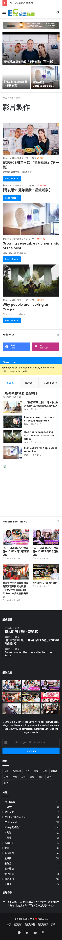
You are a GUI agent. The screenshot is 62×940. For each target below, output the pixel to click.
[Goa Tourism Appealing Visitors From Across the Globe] (12, 436)
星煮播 (7, 858)
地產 (6, 848)
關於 (41, 777)
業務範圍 (9, 868)
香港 (9, 806)
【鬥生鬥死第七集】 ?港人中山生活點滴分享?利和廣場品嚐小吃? (41, 404)
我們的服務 (43, 924)
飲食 (6, 782)
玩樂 (6, 777)
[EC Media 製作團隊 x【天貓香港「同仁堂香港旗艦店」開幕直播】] (50, 697)
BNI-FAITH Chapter (14, 817)
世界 (6, 771)
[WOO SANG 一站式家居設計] (31, 25)
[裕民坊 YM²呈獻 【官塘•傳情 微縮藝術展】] (31, 708)
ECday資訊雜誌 (12, 827)
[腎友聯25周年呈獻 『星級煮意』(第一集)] (31, 48)
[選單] (4, 13)
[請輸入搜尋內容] (58, 13)
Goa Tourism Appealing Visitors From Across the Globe (39, 435)
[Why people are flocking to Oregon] (31, 280)
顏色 (49, 777)
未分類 (7, 863)
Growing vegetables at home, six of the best (43, 87)
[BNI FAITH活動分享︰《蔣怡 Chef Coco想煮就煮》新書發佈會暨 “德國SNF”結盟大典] (50, 708)
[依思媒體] (21, 12)
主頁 (7, 97)
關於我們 (9, 879)
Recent (29, 382)
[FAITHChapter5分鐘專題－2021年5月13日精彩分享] (46, 537)
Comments (50, 382)
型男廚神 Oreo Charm (45, 583)
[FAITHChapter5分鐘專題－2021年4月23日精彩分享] (16, 537)
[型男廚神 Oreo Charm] (46, 572)
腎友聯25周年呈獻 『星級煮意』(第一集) (28, 62)
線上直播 (9, 873)
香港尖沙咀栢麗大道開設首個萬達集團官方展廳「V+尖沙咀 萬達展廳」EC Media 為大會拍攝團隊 (15, 589)
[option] (31, 61)
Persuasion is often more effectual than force (39, 419)
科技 (23, 777)
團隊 (36, 771)
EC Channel (10, 822)
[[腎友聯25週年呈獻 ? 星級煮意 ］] (16, 77)
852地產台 (9, 801)
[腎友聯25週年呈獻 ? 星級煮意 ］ (15, 83)
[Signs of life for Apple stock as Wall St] (12, 452)
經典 (32, 777)
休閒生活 (17, 771)
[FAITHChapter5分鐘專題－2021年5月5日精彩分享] (11, 685)
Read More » (11, 178)
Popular (10, 382)
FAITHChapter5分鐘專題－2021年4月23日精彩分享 (16, 551)
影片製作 (9, 853)
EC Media (43, 919)
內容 (27, 771)
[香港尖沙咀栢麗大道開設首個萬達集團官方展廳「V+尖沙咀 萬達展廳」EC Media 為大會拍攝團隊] (16, 572)
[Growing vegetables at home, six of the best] (45, 77)
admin (8, 158)
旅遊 (45, 771)
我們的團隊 (30, 924)
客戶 (53, 924)
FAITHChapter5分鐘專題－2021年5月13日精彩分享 (33, 2)
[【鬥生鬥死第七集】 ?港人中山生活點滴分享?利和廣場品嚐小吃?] (12, 407)
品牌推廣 (9, 843)
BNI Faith (9, 812)
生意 (15, 777)
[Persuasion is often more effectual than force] (12, 422)
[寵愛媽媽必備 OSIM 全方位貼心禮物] (11, 708)
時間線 (54, 771)
